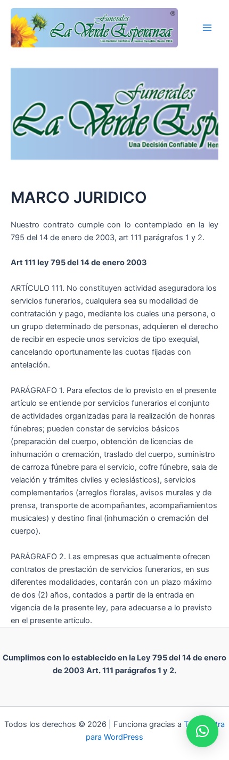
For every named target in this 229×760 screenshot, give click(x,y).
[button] (202, 731)
